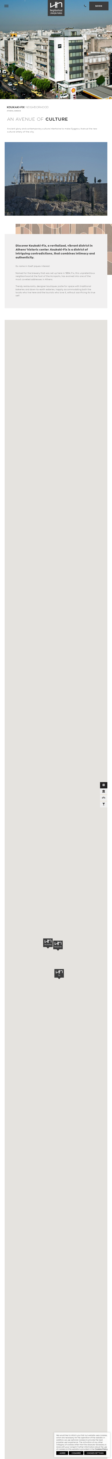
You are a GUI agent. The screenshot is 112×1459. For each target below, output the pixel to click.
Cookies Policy (101, 1449)
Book (98, 6)
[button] (59, 973)
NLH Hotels (56, 8)
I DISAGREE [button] (76, 1453)
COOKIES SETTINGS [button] (95, 1453)
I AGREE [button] (62, 1453)
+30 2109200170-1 (85, 6)
